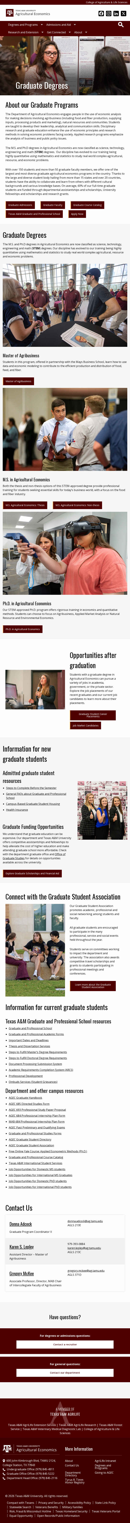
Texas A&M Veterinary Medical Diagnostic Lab (52, 1429)
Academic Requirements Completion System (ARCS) (41, 1070)
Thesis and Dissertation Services (29, 1046)
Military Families (72, 1507)
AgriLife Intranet (105, 1460)
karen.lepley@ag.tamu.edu (84, 1248)
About (78, 32)
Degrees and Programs (23, 25)
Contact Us (72, 1465)
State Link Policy (105, 1503)
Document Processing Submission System (35, 1064)
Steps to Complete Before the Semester (31, 788)
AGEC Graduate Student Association (31, 1145)
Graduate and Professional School (30, 1028)
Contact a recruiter (65, 1344)
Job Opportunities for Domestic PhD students (38, 1181)
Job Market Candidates (86, 725)
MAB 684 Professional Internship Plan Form (36, 1121)
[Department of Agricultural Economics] (28, 12)
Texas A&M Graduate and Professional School (34, 213)
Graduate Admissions (20, 205)
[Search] (121, 24)
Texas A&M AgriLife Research (77, 1425)
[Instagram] (108, 14)
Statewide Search (20, 1507)
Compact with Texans (20, 1503)
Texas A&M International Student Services (35, 1163)
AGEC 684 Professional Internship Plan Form (37, 1116)
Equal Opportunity (21, 1516)
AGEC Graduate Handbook (25, 1098)
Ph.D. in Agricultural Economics (23, 629)
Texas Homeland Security (71, 1511)
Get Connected (56, 32)
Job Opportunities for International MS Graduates (40, 1175)
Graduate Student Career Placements (93, 715)
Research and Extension (23, 32)
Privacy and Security (51, 1503)
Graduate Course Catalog (87, 205)
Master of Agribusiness (18, 381)
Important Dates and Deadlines (29, 1040)
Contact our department (65, 1372)
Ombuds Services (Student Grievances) (33, 1082)
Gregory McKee (21, 1273)
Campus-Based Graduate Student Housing (33, 804)
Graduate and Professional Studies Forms (35, 1133)
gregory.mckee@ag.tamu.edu (86, 1271)
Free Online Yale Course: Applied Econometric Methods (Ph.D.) (48, 1151)
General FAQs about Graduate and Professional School (36, 796)
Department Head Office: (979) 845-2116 (32, 1478)
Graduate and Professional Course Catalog (36, 1157)
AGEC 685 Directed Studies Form (29, 1104)
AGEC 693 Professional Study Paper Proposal (37, 1110)
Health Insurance (17, 810)
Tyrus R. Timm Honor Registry (74, 1481)
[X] (123, 14)
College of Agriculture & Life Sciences (106, 2)
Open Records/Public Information (58, 1516)
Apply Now (77, 213)
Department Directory (73, 1474)
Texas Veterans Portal (106, 1511)
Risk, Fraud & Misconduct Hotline (30, 1511)
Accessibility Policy (79, 1503)
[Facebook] (101, 14)
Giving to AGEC (104, 1472)
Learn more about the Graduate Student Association (93, 986)
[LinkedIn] (116, 14)
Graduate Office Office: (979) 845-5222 (30, 1474)
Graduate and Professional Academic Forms (36, 1034)
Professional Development (26, 1076)
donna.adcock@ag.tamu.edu (85, 1221)
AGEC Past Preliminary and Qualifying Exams (37, 1127)
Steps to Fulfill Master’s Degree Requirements (38, 1052)
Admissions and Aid (58, 25)
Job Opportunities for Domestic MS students (37, 1169)
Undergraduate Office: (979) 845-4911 (30, 1469)
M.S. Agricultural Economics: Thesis (25, 505)
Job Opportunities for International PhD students (40, 1187)
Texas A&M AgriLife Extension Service (32, 1425)
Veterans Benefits (46, 1507)
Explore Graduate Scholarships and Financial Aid (32, 873)
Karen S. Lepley (21, 1246)
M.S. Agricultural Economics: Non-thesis (77, 505)
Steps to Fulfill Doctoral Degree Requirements (38, 1058)
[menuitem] (24, 25)
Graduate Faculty (52, 205)
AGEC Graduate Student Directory (30, 1139)
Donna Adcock (20, 1223)
